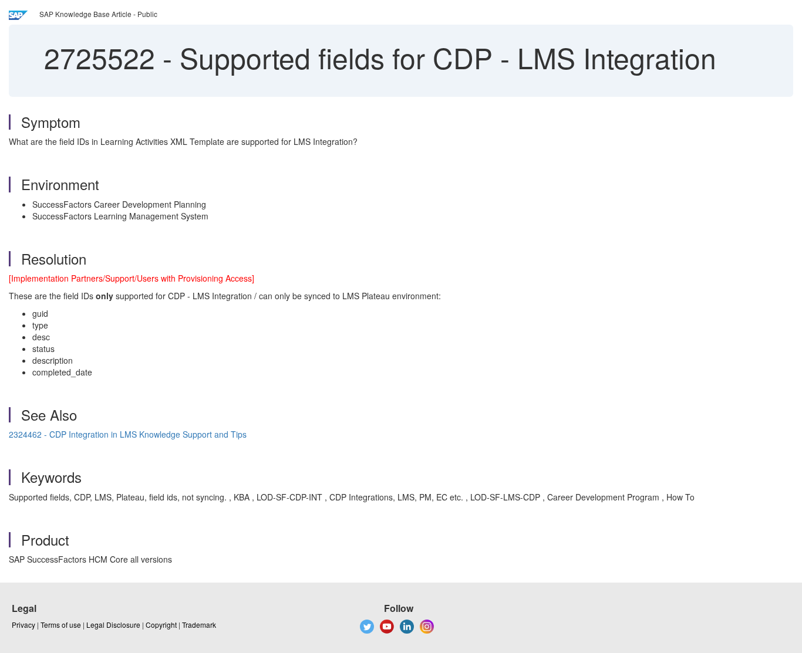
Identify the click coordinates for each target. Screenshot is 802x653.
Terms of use (61, 625)
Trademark (199, 625)
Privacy (23, 625)
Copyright (161, 625)
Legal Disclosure (113, 625)
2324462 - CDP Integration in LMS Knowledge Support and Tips (128, 434)
